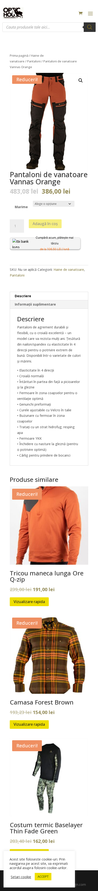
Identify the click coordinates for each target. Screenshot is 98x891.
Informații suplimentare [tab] (35, 304)
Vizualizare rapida (29, 601)
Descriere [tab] (23, 296)
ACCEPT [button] (43, 876)
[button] (80, 80)
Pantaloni (34, 61)
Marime (21, 207)
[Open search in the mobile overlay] (48, 27)
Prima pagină (19, 55)
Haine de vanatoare (69, 269)
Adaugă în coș (45, 223)
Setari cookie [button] (21, 877)
